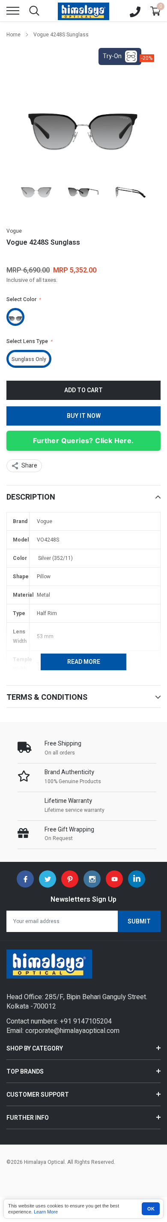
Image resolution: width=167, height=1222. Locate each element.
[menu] (12, 10)
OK (151, 1208)
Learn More (46, 1211)
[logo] (83, 10)
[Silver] (15, 317)
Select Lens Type (29, 341)
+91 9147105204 (86, 1021)
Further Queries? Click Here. (83, 440)
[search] (34, 10)
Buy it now (84, 415)
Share (29, 465)
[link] (36, 188)
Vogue (14, 231)
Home (13, 34)
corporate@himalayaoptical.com (72, 1031)
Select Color (23, 299)
